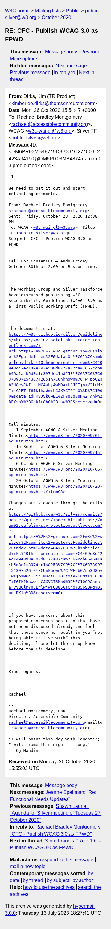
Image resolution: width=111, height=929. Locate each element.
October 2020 (56, 17)
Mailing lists (48, 10)
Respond (90, 51)
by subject (58, 880)
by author (82, 880)
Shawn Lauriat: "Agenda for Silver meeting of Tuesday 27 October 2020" (55, 813)
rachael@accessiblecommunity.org (49, 124)
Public (73, 10)
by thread (33, 880)
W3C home (17, 10)
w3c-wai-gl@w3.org (50, 131)
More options (24, 58)
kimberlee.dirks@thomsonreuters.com (52, 103)
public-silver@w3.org (34, 137)
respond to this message (66, 859)
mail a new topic (27, 866)
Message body (61, 51)
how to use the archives (49, 887)
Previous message (30, 72)
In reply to (64, 72)
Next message (71, 65)
